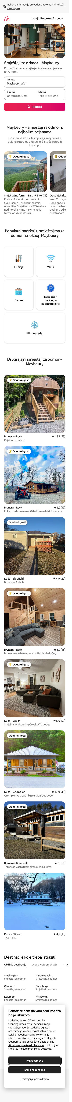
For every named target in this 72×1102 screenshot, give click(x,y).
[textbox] (19, 96)
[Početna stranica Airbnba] (6, 18)
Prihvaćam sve (34, 1060)
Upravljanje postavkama (35, 1079)
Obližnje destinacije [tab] (15, 964)
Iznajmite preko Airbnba (47, 18)
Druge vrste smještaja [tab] (44, 964)
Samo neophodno (34, 1069)
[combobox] (34, 83)
